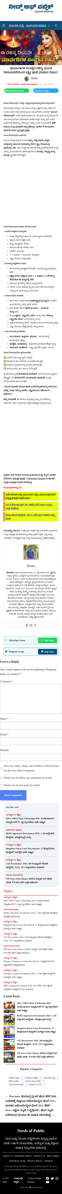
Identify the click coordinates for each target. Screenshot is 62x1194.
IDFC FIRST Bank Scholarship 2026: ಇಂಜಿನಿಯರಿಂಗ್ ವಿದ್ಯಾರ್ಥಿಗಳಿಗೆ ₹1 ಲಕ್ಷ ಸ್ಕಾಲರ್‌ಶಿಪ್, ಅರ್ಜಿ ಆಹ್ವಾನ (30, 820)
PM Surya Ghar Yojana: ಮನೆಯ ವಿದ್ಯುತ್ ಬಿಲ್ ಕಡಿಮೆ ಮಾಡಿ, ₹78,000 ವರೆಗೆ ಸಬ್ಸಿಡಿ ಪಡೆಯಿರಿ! (29, 881)
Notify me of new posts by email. (22, 785)
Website (4, 750)
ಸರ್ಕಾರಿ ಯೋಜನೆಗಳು (14, 875)
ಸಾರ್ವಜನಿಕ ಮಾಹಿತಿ (29, 84)
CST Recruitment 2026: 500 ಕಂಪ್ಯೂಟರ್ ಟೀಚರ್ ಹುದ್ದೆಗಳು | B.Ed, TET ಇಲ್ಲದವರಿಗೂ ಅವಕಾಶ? (27, 865)
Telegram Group (41, 90)
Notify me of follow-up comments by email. (28, 777)
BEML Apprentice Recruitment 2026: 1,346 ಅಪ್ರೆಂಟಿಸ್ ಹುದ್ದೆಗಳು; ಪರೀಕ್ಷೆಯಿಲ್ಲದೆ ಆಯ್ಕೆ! (30, 835)
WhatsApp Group (15, 90)
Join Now (49, 640)
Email (4, 734)
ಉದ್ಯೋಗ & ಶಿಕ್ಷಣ (13, 815)
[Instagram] (31, 625)
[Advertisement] (31, 191)
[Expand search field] (55, 25)
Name (4, 718)
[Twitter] (35, 625)
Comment (6, 681)
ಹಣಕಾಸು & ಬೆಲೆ (35, 1084)
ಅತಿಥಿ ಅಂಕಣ (14, 1078)
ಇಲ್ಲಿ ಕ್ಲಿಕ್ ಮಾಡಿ (19, 478)
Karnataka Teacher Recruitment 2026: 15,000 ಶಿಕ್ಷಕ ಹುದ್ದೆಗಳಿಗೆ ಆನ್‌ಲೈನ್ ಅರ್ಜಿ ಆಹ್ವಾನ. (29, 975)
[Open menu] (3, 25)
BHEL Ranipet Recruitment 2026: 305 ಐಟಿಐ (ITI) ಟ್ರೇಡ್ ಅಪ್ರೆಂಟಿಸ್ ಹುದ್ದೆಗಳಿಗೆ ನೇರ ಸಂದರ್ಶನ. (28, 987)
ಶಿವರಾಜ (34, 78)
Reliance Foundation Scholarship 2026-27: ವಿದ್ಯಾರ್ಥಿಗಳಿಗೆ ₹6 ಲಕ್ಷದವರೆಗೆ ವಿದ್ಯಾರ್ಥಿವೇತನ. (29, 963)
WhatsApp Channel (36, 478)
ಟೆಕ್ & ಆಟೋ (14, 1081)
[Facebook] (26, 625)
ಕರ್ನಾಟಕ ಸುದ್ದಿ (49, 1078)
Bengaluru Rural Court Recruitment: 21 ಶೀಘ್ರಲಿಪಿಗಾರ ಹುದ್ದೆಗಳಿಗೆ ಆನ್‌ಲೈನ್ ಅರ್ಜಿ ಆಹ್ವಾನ (30, 850)
